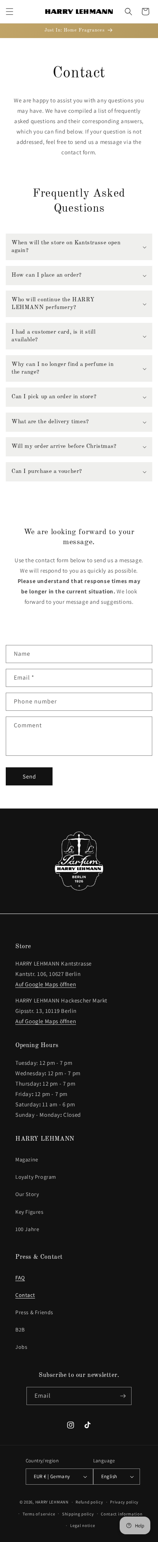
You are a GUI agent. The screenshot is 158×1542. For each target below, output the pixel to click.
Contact (25, 1294)
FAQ (20, 1277)
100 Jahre (27, 1229)
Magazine (26, 1159)
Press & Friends (34, 1312)
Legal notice (82, 1525)
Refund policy (89, 1502)
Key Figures (29, 1211)
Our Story (27, 1194)
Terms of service (39, 1514)
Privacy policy (124, 1502)
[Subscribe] (122, 1396)
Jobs (21, 1346)
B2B (20, 1329)
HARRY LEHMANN (52, 1502)
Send (29, 776)
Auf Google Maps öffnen (45, 984)
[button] (9, 11)
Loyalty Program (35, 1176)
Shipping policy (78, 1514)
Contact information (121, 1514)
